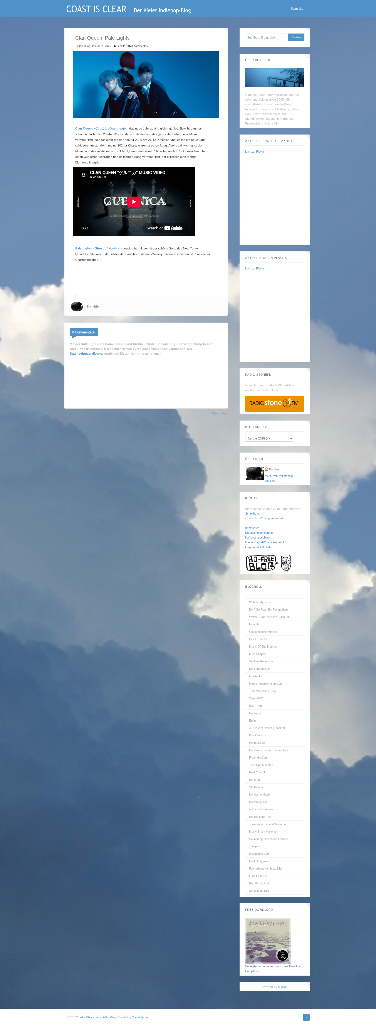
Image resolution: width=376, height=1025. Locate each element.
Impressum (252, 528)
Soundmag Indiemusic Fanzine (268, 839)
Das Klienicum (258, 735)
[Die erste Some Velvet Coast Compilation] (268, 940)
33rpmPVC (256, 698)
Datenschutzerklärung (86, 353)
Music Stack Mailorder (263, 831)
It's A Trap (255, 705)
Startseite (297, 8)
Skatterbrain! (257, 787)
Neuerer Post (73, 413)
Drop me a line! (273, 518)
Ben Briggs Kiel (259, 883)
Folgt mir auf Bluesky (258, 547)
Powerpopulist (258, 802)
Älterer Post (220, 413)
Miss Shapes (257, 654)
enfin (252, 720)
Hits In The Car (258, 639)
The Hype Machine (261, 765)
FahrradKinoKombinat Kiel (265, 868)
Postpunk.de (257, 742)
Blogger (282, 986)
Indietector (255, 676)
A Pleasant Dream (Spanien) (267, 728)
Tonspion (254, 846)
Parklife (274, 469)
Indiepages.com (259, 853)
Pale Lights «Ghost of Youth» (97, 248)
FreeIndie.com (258, 757)
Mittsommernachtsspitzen (265, 683)
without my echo (260, 602)
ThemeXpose (140, 1017)
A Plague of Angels (261, 809)
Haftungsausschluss (258, 537)
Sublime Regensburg (262, 661)
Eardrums (255, 779)
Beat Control (257, 772)
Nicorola (254, 624)
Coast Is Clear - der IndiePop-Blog (96, 1017)
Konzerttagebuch (259, 668)
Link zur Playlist (255, 151)
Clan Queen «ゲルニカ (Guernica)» (100, 128)
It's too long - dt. (260, 816)
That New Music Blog (262, 691)
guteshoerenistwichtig (263, 631)
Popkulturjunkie (259, 861)
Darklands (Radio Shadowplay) (268, 750)
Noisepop (255, 713)
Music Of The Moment (263, 646)
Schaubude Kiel (259, 890)
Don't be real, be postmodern (268, 609)
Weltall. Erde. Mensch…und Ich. (269, 617)
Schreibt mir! (253, 513)
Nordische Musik (259, 794)
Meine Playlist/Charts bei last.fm (265, 542)
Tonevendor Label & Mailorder (268, 824)
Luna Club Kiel (258, 876)
